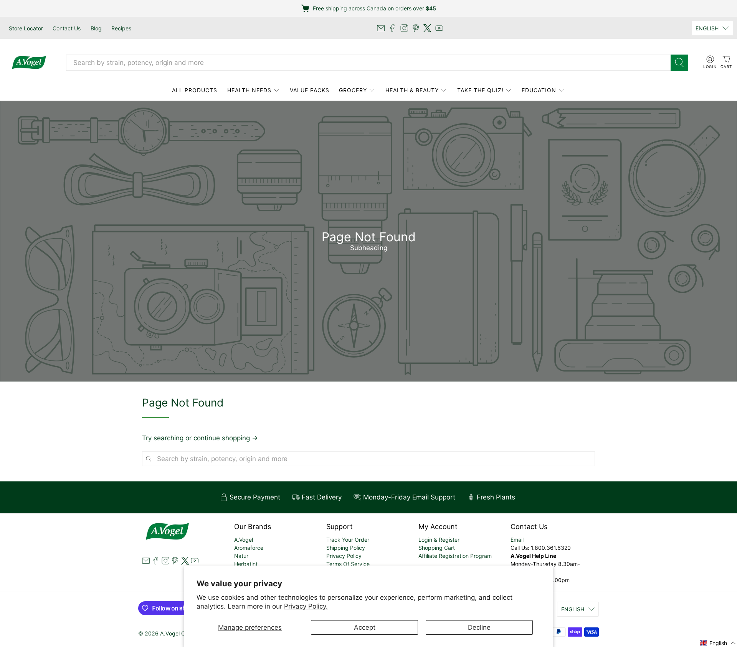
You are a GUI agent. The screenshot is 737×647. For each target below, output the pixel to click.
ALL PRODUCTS (194, 90)
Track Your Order (347, 539)
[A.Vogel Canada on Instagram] (404, 28)
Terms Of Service (348, 564)
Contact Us (67, 28)
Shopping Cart (436, 547)
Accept (364, 627)
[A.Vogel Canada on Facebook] (392, 28)
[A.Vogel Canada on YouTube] (439, 28)
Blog (96, 28)
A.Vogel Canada (180, 633)
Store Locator (26, 28)
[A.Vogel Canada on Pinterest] (416, 28)
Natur (241, 555)
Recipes (121, 28)
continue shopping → (225, 438)
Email (517, 539)
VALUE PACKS (309, 90)
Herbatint (246, 564)
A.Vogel (243, 539)
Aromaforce (248, 547)
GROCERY (353, 90)
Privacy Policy (344, 555)
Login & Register (438, 539)
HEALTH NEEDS (249, 90)
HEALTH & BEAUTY (412, 90)
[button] (718, 642)
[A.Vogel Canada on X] (427, 28)
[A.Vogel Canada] (29, 63)
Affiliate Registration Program (455, 555)
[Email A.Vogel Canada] (381, 28)
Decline (479, 627)
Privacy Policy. (306, 606)
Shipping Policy (345, 547)
